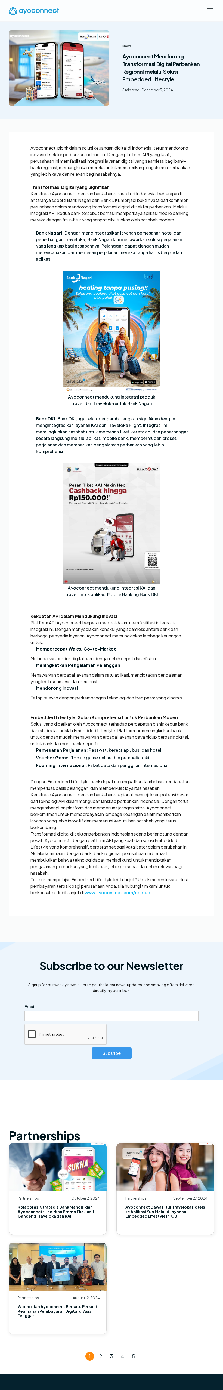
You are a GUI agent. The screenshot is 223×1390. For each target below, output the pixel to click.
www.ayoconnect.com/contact (118, 892)
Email (29, 1006)
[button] (208, 10)
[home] (34, 11)
